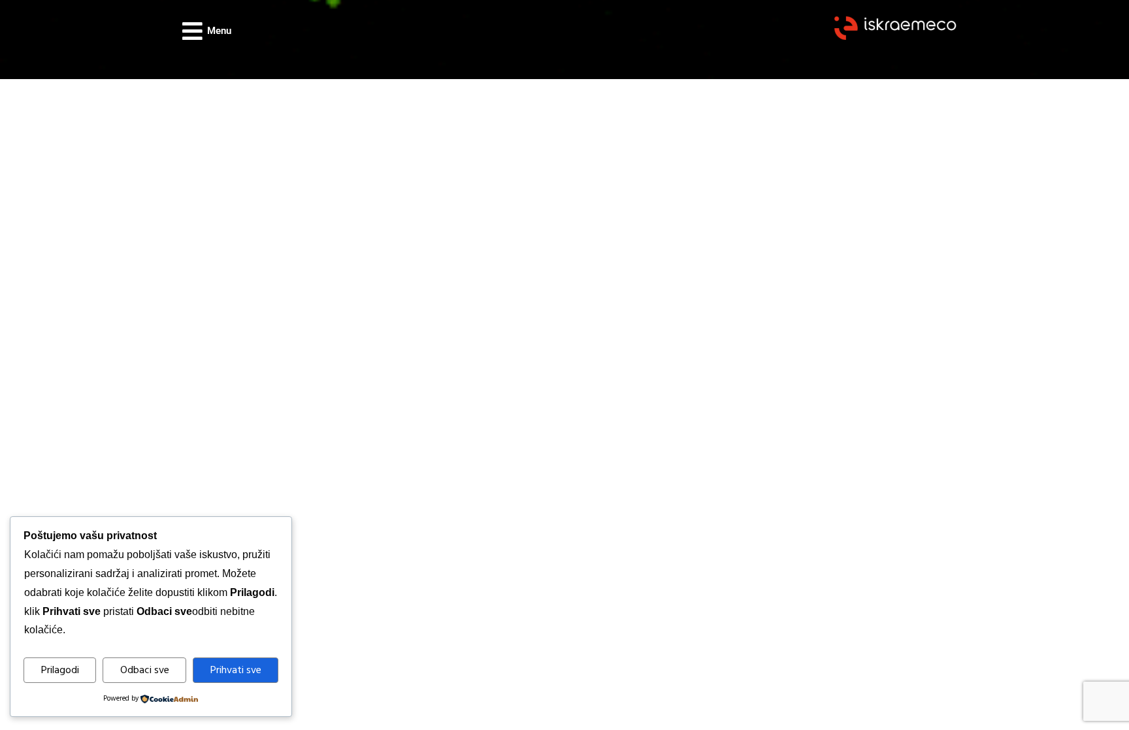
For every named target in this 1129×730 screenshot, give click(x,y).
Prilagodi (60, 670)
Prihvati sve (235, 670)
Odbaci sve (144, 670)
